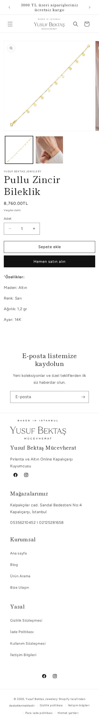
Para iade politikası (39, 713)
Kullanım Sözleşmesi (27, 643)
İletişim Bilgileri (23, 655)
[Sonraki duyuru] (89, 7)
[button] (10, 24)
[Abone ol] (83, 397)
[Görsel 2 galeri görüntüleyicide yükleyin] (49, 150)
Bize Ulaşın (19, 587)
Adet (8, 218)
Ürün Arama (20, 576)
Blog (14, 565)
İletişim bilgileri (79, 705)
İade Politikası (22, 632)
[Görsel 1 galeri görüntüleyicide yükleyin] (19, 150)
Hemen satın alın (49, 261)
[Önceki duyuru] (9, 7)
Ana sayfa (18, 553)
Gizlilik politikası (51, 705)
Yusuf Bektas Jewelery (42, 699)
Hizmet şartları (68, 713)
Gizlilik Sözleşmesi (26, 620)
